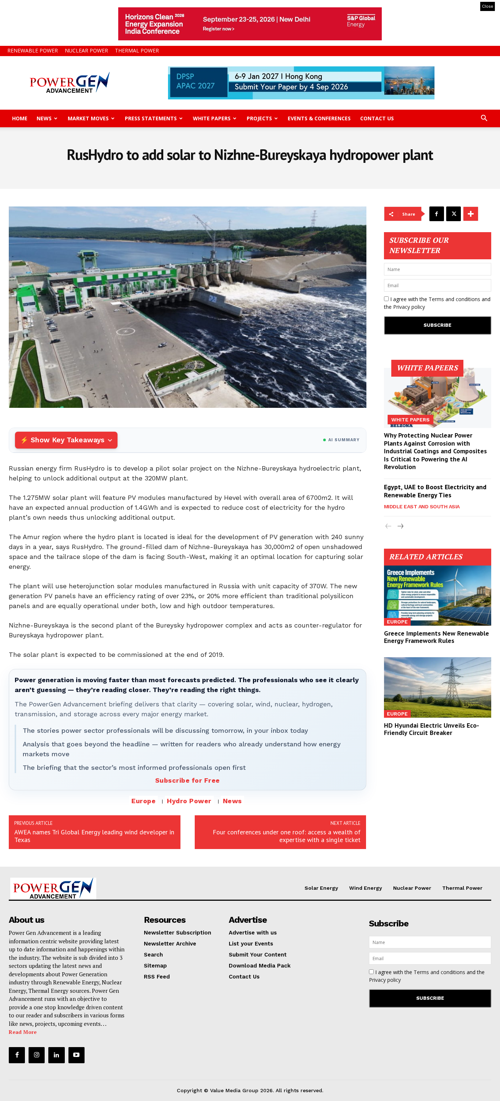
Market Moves (88, 118)
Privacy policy (409, 306)
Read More (23, 1031)
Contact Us (377, 118)
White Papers (212, 118)
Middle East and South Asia (422, 506)
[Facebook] (436, 213)
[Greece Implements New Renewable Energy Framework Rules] (438, 596)
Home (19, 118)
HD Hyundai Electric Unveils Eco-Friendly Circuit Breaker (431, 729)
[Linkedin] (56, 1055)
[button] (484, 119)
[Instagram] (37, 1055)
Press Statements (151, 118)
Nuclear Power (86, 50)
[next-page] (400, 526)
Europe (143, 801)
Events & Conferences (319, 118)
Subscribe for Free (187, 780)
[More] (470, 213)
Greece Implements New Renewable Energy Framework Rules (436, 637)
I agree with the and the (437, 303)
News (44, 118)
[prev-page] (388, 526)
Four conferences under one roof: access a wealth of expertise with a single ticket (287, 836)
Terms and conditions (454, 299)
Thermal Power (137, 50)
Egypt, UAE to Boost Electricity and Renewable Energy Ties (435, 491)
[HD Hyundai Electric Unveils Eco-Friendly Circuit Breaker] (438, 687)
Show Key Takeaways (67, 440)
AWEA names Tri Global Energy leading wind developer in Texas (94, 836)
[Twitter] (453, 213)
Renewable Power (32, 50)
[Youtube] (76, 1055)
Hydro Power (189, 801)
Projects (259, 118)
